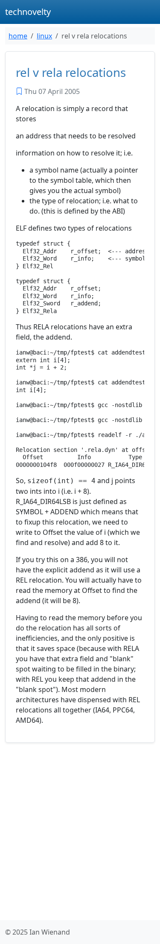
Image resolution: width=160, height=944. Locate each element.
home (18, 36)
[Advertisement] (80, 833)
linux (44, 36)
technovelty (28, 12)
